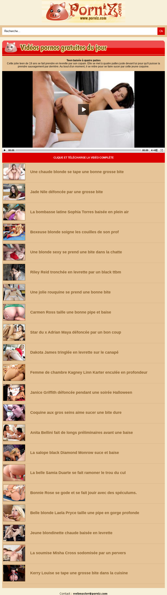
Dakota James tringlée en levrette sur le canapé (74, 352)
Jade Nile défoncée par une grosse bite (66, 192)
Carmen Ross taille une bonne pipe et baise (70, 312)
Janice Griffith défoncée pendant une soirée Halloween (81, 392)
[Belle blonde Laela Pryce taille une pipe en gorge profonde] (15, 513)
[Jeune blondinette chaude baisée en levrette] (15, 533)
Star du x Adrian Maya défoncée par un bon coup (75, 332)
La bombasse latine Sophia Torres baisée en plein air (79, 212)
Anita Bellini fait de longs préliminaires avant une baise (81, 432)
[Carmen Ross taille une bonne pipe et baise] (15, 312)
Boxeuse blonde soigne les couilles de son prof (74, 232)
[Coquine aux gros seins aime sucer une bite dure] (15, 412)
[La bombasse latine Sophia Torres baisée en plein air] (15, 212)
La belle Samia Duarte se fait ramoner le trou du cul (78, 473)
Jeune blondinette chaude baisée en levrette (71, 533)
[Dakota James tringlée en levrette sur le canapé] (15, 352)
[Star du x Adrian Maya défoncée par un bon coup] (15, 332)
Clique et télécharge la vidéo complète (83, 157)
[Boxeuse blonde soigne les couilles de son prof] (15, 232)
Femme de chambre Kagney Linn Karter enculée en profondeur (88, 372)
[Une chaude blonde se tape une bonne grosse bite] (15, 172)
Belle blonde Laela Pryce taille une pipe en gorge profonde (84, 513)
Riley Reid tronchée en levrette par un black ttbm (75, 272)
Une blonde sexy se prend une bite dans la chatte (76, 252)
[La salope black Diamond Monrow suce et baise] (15, 452)
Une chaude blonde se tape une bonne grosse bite (77, 172)
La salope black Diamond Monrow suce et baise (74, 452)
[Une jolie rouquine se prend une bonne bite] (15, 292)
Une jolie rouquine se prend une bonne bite (70, 292)
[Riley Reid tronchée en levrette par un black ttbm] (15, 272)
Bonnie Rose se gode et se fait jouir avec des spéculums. (83, 493)
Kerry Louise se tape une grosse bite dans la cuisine (79, 573)
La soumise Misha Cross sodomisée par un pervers (78, 553)
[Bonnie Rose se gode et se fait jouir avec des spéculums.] (15, 492)
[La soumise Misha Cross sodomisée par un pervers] (15, 553)
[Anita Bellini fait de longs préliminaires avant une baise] (15, 432)
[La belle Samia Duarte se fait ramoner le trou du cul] (15, 472)
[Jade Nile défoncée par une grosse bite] (15, 192)
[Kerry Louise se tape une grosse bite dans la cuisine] (15, 573)
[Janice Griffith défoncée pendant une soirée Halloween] (15, 392)
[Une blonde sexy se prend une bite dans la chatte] (15, 252)
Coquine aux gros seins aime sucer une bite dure (76, 412)
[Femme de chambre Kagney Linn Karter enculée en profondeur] (15, 372)
